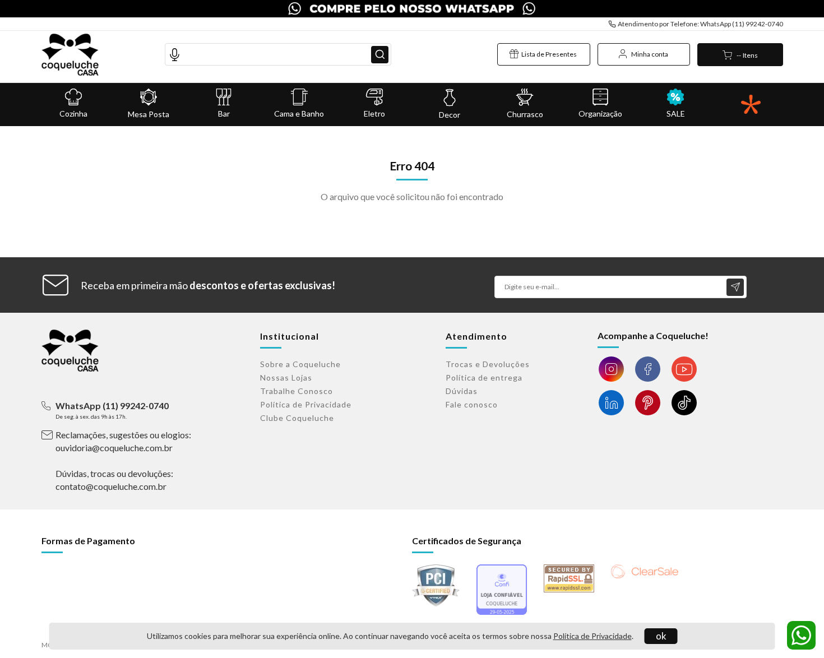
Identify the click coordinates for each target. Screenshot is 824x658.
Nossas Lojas (286, 377)
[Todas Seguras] (751, 104)
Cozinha (73, 113)
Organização (600, 113)
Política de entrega (484, 377)
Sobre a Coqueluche (300, 364)
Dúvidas (462, 391)
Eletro (374, 113)
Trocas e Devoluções (488, 364)
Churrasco (525, 114)
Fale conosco (472, 404)
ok (661, 636)
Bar (224, 113)
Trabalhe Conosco (296, 391)
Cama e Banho (299, 113)
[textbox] (278, 54)
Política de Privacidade (592, 636)
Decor (449, 114)
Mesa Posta (148, 114)
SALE (675, 113)
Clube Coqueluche (297, 418)
